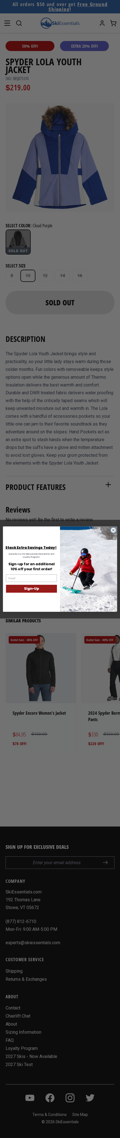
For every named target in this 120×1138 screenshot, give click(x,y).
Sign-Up (31, 588)
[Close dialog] (113, 530)
